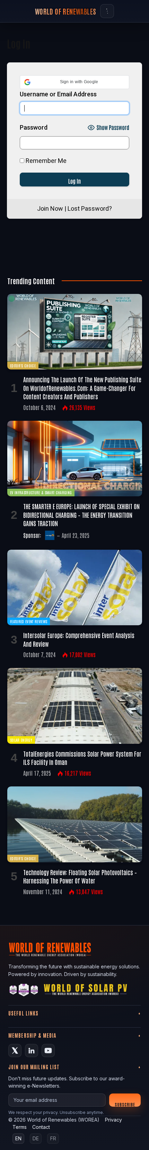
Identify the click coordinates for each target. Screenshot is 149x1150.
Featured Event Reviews (28, 621)
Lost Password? (90, 208)
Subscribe (125, 1104)
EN (18, 1138)
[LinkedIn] (31, 1050)
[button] (74, 82)
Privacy (113, 1120)
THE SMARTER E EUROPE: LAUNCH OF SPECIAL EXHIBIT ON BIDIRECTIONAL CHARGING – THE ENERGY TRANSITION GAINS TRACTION (81, 514)
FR (53, 1138)
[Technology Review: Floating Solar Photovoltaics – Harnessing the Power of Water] (74, 824)
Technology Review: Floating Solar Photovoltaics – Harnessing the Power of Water (80, 876)
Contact (41, 1127)
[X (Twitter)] (14, 1050)
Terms (19, 1127)
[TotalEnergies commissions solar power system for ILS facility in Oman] (74, 706)
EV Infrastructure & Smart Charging (41, 492)
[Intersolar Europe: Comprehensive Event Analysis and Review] (74, 588)
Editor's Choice (23, 365)
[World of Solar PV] (85, 991)
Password (33, 127)
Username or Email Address (58, 94)
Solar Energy (21, 739)
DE (36, 1138)
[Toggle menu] (107, 11)
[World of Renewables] (24, 991)
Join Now (50, 208)
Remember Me (45, 160)
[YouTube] (48, 1050)
